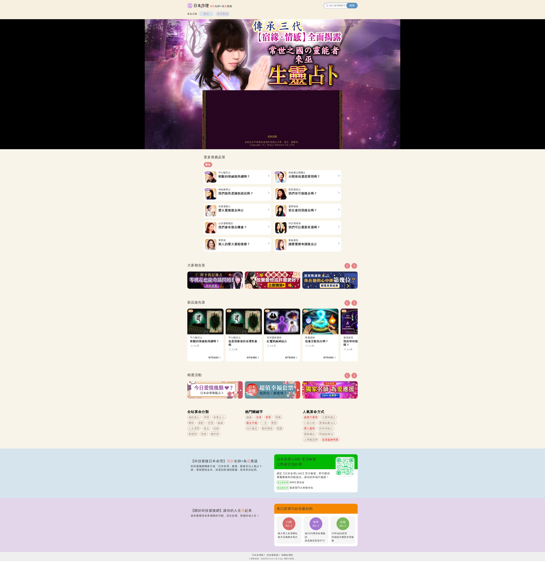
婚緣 (249, 417)
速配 (201, 422)
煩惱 (278, 417)
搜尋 (352, 5)
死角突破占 (326, 428)
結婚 (216, 428)
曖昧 (191, 422)
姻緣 (220, 422)
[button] (347, 375)
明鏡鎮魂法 (326, 434)
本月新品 (222, 13)
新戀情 (193, 434)
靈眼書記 (309, 434)
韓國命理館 (287, 555)
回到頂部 (272, 136)
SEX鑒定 (252, 428)
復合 (206, 13)
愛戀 (274, 422)
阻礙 (279, 428)
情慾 (204, 434)
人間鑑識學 (311, 439)
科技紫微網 (272, 555)
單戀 (206, 417)
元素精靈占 (329, 417)
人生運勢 (194, 428)
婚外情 (215, 434)
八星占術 (309, 422)
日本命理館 (258, 555)
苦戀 (210, 422)
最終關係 (267, 428)
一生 (264, 422)
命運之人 (218, 417)
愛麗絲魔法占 (327, 422)
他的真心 (194, 417)
